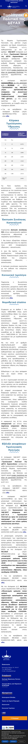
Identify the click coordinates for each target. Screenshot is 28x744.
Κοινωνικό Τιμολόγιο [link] (8, 708)
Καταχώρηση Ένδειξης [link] (8, 697)
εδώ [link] (7, 116)
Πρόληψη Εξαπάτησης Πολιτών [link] (11, 679)
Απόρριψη (13, 741)
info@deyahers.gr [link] (10, 671)
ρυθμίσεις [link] (14, 738)
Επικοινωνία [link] (5, 704)
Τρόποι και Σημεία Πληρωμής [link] (10, 701)
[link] (26, 15)
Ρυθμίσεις (21, 741)
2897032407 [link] (14, 2)
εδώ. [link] (11, 298)
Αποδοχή (5, 741)
